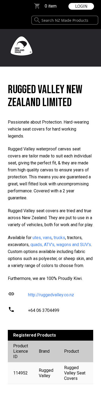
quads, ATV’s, (42, 244)
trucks (59, 237)
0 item (51, 6)
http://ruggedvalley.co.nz (51, 294)
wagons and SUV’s (73, 244)
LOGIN (81, 6)
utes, (37, 237)
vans (47, 237)
